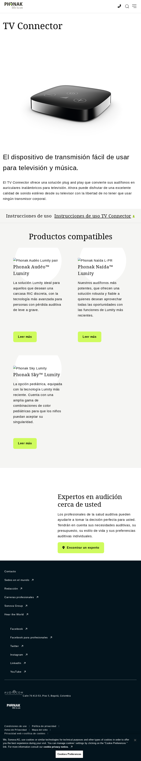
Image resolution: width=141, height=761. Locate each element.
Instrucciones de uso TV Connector (92, 216)
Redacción (11, 588)
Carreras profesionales (19, 597)
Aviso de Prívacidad (15, 730)
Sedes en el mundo (16, 579)
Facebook (16, 628)
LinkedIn (15, 663)
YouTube (15, 671)
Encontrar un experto (83, 547)
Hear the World (14, 614)
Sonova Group (13, 605)
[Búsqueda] (127, 6)
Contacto (10, 571)
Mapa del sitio (40, 730)
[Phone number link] (120, 6)
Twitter (14, 646)
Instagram (16, 654)
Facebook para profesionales (29, 637)
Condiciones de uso (15, 726)
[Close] (135, 740)
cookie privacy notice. (56, 746)
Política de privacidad (44, 726)
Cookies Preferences (69, 754)
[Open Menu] (134, 6)
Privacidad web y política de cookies (24, 733)
